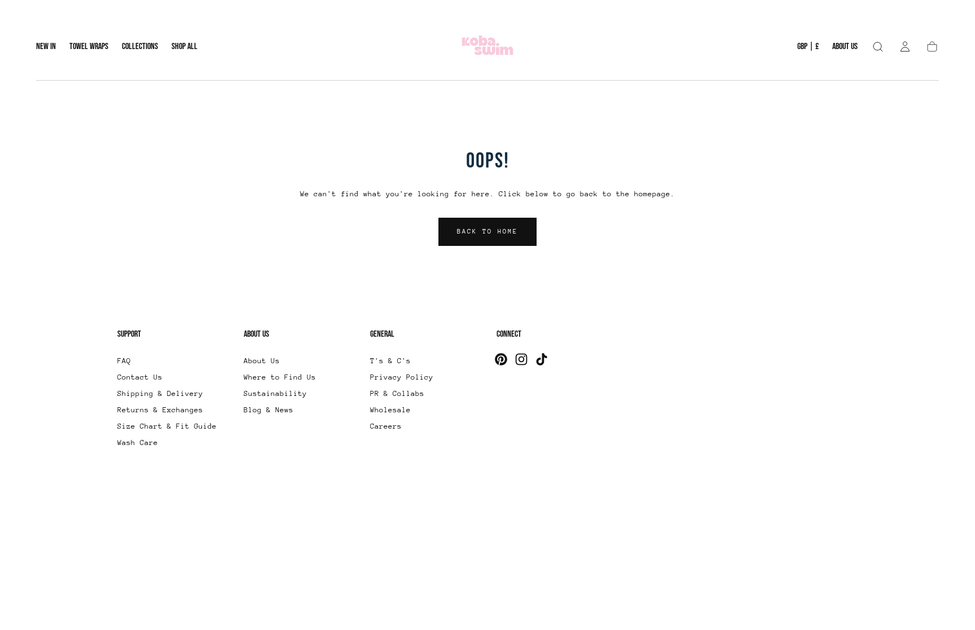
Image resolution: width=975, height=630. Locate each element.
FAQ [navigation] (124, 360)
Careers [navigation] (386, 426)
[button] (808, 49)
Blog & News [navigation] (268, 410)
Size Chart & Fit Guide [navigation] (167, 426)
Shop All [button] (184, 47)
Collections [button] (140, 47)
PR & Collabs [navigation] (397, 393)
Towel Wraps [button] (88, 47)
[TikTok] (542, 359)
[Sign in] (905, 47)
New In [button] (46, 47)
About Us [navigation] (262, 360)
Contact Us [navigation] (139, 377)
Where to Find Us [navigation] (280, 377)
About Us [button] (845, 47)
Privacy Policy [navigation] (401, 377)
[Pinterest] (501, 359)
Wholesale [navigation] (390, 410)
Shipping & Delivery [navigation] (160, 393)
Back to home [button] (487, 231)
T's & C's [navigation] (390, 360)
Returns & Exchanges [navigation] (160, 410)
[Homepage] (487, 47)
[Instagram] (521, 359)
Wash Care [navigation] (137, 442)
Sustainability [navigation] (275, 393)
